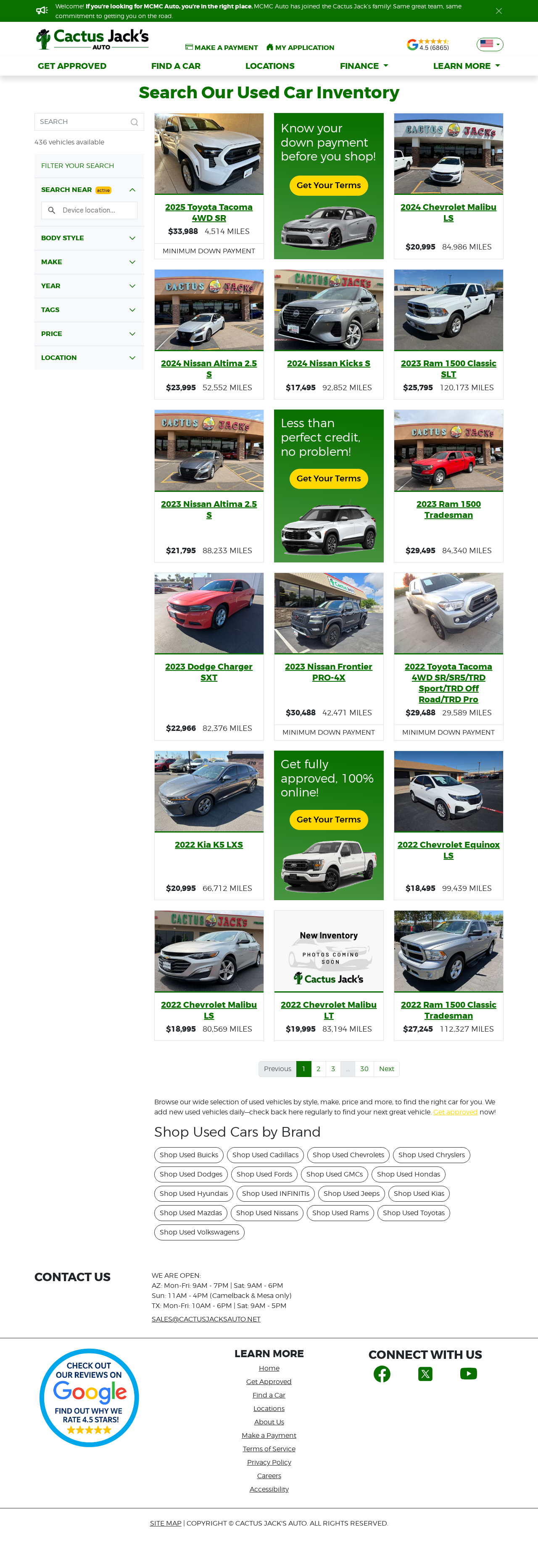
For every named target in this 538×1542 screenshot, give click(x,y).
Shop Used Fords (264, 1174)
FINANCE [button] (360, 65)
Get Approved (269, 1382)
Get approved (455, 1112)
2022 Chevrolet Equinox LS (449, 850)
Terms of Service (269, 1449)
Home (269, 1368)
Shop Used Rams (340, 1213)
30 (364, 1069)
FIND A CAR (175, 65)
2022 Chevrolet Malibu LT (329, 1010)
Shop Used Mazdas (191, 1213)
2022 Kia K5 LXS (209, 844)
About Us (269, 1422)
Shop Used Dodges (191, 1174)
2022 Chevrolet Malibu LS (209, 1010)
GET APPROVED (72, 65)
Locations (269, 1409)
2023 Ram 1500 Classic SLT (448, 369)
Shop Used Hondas (408, 1174)
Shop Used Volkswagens (199, 1232)
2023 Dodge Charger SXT (209, 672)
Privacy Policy (269, 1462)
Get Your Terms (329, 185)
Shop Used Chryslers (431, 1155)
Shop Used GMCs (334, 1174)
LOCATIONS (270, 65)
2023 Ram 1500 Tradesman (449, 509)
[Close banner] (499, 11)
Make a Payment (269, 1436)
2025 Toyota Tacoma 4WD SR (209, 212)
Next (386, 1069)
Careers (269, 1476)
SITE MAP (166, 1523)
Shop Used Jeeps (352, 1194)
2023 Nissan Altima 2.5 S (209, 509)
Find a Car (269, 1395)
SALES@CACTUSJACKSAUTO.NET (206, 1319)
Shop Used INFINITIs (275, 1194)
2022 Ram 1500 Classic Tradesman (448, 1010)
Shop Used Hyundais (194, 1194)
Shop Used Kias (419, 1194)
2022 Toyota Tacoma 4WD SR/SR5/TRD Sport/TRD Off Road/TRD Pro (448, 683)
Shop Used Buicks (189, 1155)
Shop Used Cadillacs (265, 1155)
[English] (490, 44)
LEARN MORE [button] (463, 65)
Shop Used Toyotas (414, 1213)
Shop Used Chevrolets (348, 1155)
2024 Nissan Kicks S (328, 363)
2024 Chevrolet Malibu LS (448, 212)
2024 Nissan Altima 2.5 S (209, 369)
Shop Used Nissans (267, 1213)
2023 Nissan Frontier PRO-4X (328, 672)
